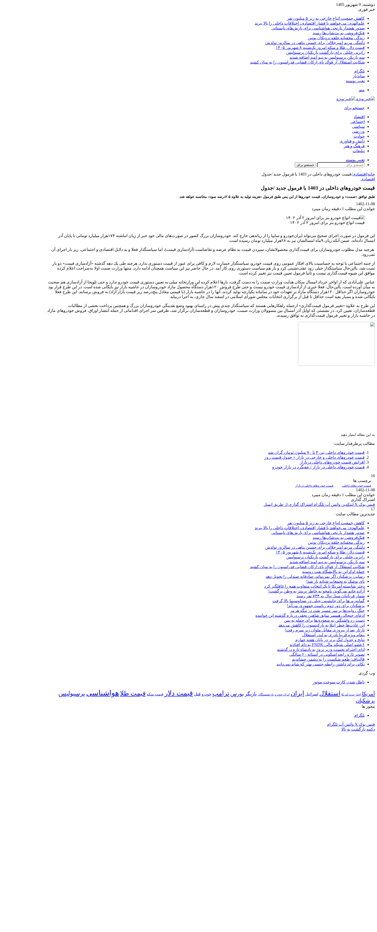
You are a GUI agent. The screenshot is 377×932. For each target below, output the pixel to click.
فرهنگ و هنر (354, 146)
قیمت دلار (178, 693)
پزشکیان (365, 701)
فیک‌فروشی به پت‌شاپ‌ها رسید (339, 33)
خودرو (206, 694)
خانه (371, 174)
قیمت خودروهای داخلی (356, 485)
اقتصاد (359, 117)
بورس (237, 694)
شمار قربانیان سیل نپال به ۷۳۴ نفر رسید (330, 596)
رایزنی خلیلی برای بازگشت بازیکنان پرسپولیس (325, 52)
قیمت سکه (155, 694)
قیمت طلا (133, 693)
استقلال (329, 693)
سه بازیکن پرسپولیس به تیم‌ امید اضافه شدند (327, 57)
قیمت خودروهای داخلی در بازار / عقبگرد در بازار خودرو (318, 467)
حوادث (359, 136)
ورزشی (358, 131)
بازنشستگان (266, 694)
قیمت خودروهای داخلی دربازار (314, 485)
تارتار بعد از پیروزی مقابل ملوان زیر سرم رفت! (325, 630)
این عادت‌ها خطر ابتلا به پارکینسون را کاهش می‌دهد (321, 625)
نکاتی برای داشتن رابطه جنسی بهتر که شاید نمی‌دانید (320, 664)
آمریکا (368, 694)
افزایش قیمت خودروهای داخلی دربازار (332, 462)
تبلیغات (359, 151)
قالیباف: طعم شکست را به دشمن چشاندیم (328, 659)
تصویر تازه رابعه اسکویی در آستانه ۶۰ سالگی (327, 654)
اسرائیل (311, 694)
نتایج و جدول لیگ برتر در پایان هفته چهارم (330, 640)
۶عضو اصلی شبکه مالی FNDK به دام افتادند (327, 644)
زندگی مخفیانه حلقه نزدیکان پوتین (336, 38)
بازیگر (251, 694)
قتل (197, 694)
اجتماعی (357, 121)
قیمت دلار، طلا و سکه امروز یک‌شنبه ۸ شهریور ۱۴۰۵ (320, 47)
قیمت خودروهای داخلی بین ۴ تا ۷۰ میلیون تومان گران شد (316, 452)
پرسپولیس (71, 693)
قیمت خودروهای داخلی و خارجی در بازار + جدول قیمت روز (314, 457)
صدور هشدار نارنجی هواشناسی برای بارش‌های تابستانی (318, 28)
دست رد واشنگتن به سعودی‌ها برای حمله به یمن (324, 620)
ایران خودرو (282, 694)
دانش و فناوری (352, 141)
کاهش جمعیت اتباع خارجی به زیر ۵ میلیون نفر (326, 18)
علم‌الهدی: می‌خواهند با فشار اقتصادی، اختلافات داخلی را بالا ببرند (310, 23)
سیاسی (358, 126)
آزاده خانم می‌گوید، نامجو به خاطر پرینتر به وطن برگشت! (316, 591)
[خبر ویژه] (355, 99)
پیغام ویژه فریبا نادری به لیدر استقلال (333, 635)
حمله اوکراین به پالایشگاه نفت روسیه (333, 571)
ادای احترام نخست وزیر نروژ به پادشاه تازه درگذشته (321, 649)
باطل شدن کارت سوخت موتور (339, 682)
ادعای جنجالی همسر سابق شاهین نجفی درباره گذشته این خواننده (310, 615)
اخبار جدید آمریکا (351, 694)
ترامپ (220, 693)
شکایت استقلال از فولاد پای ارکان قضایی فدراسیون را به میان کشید (307, 62)
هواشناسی (102, 693)
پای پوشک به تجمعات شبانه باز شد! (335, 581)
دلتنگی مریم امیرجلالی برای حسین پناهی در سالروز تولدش (315, 42)
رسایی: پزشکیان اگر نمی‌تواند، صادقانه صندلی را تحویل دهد (315, 576)
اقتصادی (359, 174)
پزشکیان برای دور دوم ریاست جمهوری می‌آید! (326, 605)
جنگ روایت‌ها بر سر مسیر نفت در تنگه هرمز (327, 610)
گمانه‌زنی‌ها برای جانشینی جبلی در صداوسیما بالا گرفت (318, 601)
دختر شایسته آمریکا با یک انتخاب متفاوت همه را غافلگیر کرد (314, 586)
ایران (297, 693)
